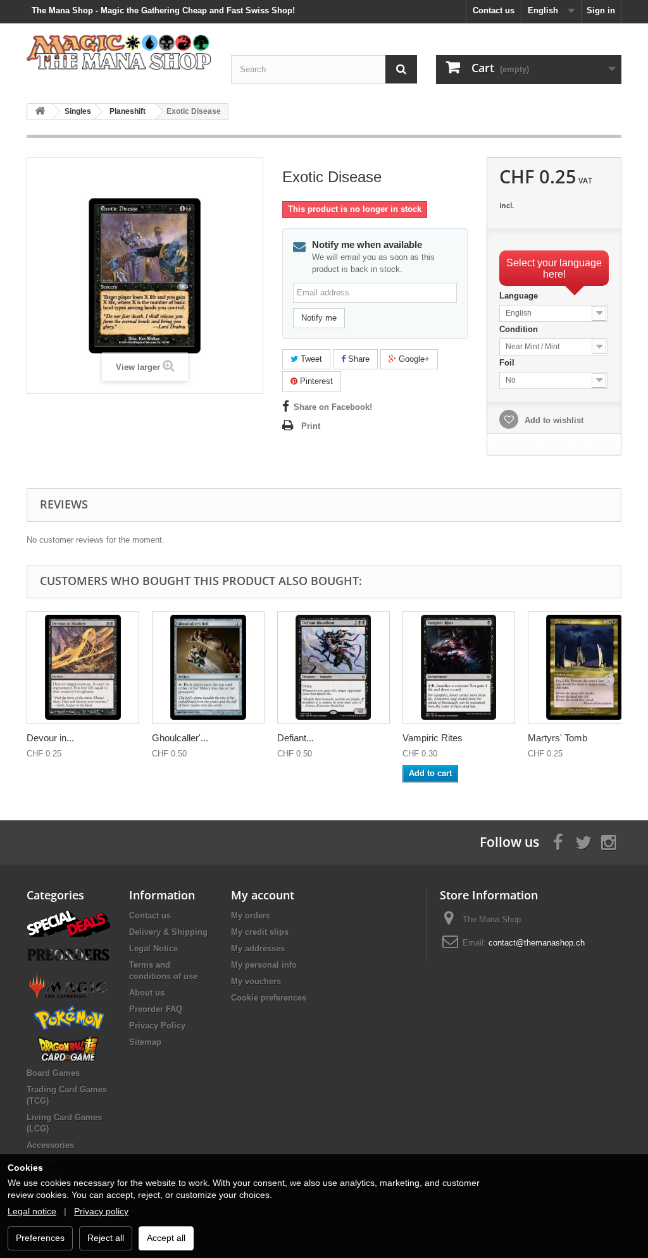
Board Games (53, 1073)
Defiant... (295, 737)
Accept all (166, 1238)
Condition (519, 329)
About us (147, 992)
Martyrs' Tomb (557, 737)
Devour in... (50, 737)
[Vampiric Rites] (458, 667)
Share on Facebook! (333, 407)
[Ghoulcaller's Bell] (208, 667)
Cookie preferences (268, 997)
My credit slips (260, 932)
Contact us (493, 10)
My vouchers (256, 981)
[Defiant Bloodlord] (333, 667)
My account (262, 895)
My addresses (258, 948)
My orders (250, 915)
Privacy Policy (157, 1025)
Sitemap (145, 1042)
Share (358, 359)
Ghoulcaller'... (180, 737)
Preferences (40, 1238)
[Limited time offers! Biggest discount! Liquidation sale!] (68, 922)
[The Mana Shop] (119, 51)
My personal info (264, 965)
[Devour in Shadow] (83, 667)
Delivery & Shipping (168, 932)
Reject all (105, 1238)
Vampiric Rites (432, 737)
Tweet (310, 359)
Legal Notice (153, 948)
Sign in (601, 10)
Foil (508, 362)
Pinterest (315, 381)
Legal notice (32, 1211)
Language (519, 295)
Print (310, 426)
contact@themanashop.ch (537, 942)
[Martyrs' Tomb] (584, 667)
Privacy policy (101, 1211)
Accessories (50, 1145)
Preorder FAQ (155, 1009)
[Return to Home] (40, 112)
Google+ (413, 359)
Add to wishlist (552, 420)
